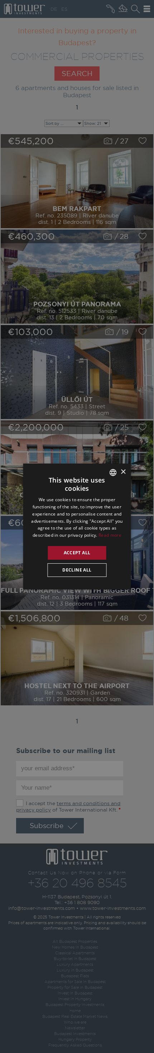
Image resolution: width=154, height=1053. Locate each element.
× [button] (123, 472)
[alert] (77, 526)
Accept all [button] (77, 553)
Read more (109, 535)
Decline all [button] (76, 570)
